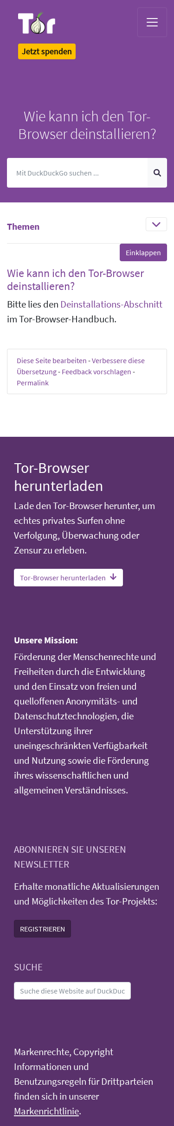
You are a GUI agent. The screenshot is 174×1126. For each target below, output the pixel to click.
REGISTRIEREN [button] (42, 928)
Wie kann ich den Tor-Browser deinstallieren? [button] (75, 280)
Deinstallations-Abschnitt (111, 304)
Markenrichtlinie (46, 1111)
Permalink (33, 382)
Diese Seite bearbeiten (52, 360)
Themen (23, 226)
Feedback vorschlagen (96, 371)
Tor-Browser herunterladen (63, 577)
